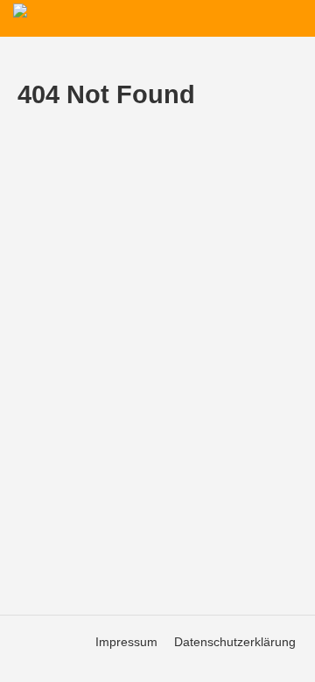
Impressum (126, 642)
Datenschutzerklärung (235, 642)
